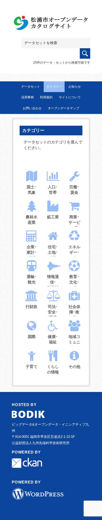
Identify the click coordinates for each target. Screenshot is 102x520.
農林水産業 (31, 220)
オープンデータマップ (63, 108)
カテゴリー (54, 86)
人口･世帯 (53, 190)
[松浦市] (51, 24)
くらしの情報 (53, 369)
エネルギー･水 (74, 252)
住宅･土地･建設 (53, 252)
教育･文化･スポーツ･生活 (74, 287)
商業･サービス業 (74, 222)
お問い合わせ (32, 108)
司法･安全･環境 (53, 312)
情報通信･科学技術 (53, 284)
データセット (30, 86)
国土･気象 (32, 190)
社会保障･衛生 (74, 312)
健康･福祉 (53, 339)
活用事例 (27, 97)
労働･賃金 (74, 190)
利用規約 (46, 97)
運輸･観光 (32, 279)
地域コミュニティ (74, 342)
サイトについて (70, 97)
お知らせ (74, 86)
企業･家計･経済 (32, 252)
